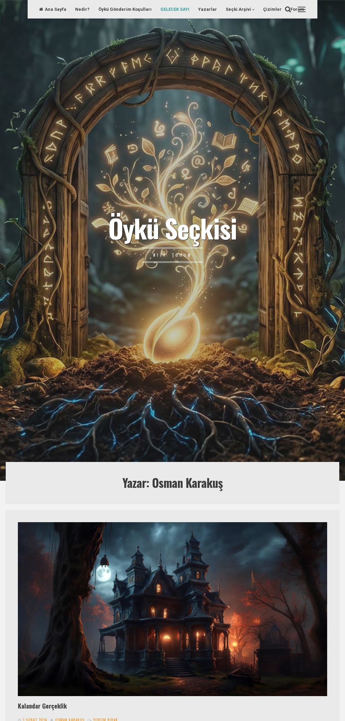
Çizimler (272, 9)
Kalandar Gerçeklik (42, 705)
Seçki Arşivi (238, 9)
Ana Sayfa (55, 9)
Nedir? (82, 9)
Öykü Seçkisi (172, 228)
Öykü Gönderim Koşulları (125, 9)
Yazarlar (207, 9)
